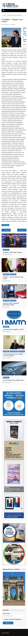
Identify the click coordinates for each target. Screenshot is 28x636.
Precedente (6, 230)
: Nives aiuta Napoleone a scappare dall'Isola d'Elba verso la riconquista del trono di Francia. (13, 489)
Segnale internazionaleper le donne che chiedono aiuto (14, 413)
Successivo (21, 230)
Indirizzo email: (6, 613)
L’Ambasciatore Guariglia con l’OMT (13, 329)
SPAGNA (13, 24)
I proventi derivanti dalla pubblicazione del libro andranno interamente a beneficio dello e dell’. (14, 515)
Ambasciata (5, 225)
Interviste (13, 274)
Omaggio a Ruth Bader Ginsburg (12, 252)
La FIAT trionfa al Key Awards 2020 (13, 380)
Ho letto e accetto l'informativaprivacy (12, 619)
